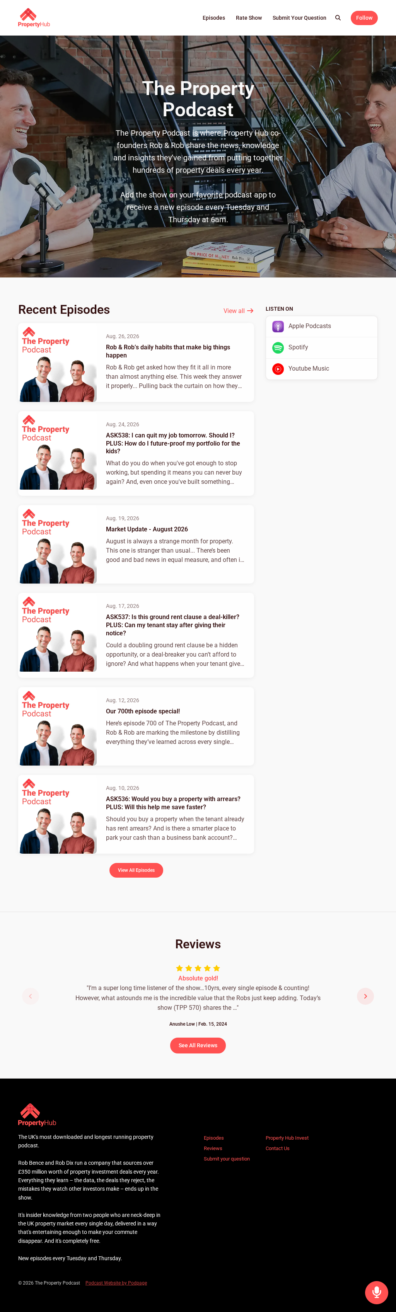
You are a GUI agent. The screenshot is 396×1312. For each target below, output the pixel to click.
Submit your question (299, 18)
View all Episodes (136, 870)
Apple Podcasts (309, 326)
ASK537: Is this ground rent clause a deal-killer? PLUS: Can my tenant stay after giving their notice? (172, 625)
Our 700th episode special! (143, 711)
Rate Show (249, 18)
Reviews (213, 1148)
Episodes (214, 18)
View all (235, 311)
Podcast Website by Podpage (116, 1283)
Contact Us (278, 1148)
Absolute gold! (198, 978)
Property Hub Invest (287, 1138)
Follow (364, 18)
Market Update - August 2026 (147, 529)
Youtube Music (308, 368)
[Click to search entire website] (338, 18)
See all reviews (198, 1045)
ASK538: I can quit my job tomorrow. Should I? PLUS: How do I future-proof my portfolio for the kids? (173, 443)
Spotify (297, 347)
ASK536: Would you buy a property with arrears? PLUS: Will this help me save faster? (173, 803)
